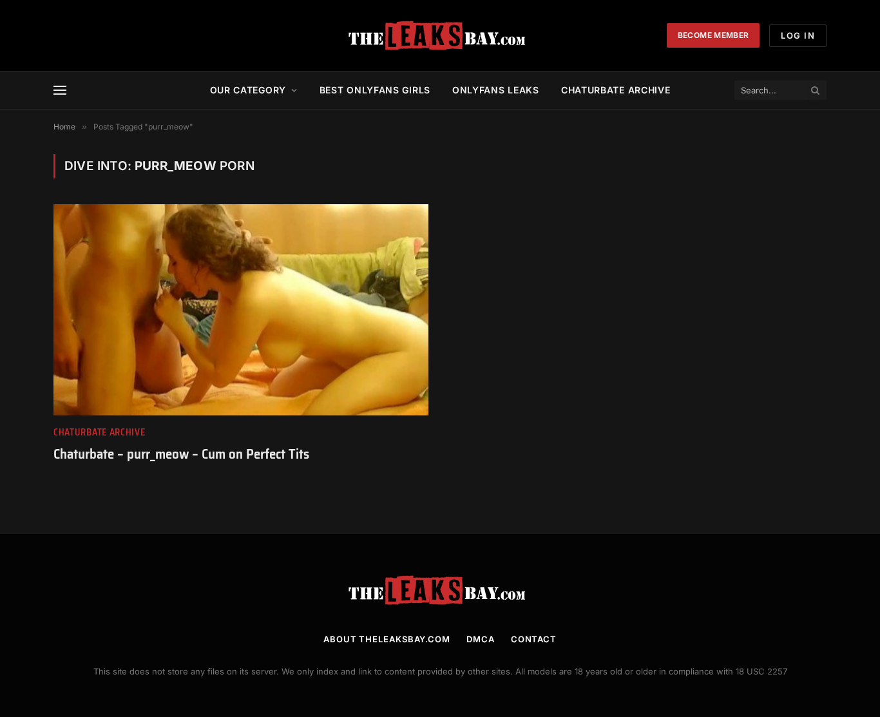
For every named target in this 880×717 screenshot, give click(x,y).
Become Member (713, 35)
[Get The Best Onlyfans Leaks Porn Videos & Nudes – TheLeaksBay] (440, 35)
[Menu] (59, 90)
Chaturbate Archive (99, 432)
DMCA (480, 639)
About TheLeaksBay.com (386, 639)
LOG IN (798, 35)
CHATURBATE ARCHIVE (616, 89)
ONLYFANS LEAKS (495, 89)
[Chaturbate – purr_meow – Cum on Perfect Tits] (240, 309)
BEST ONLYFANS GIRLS (375, 89)
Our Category (248, 89)
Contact (534, 639)
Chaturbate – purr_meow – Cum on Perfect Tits (181, 454)
